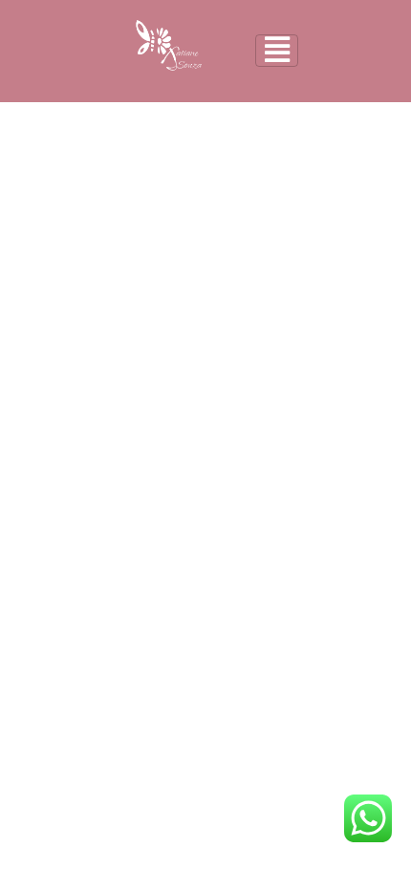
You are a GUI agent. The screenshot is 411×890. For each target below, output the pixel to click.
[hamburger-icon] (276, 50)
